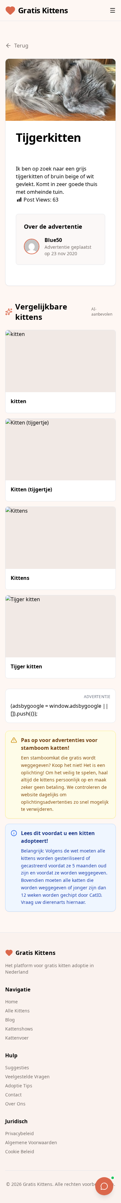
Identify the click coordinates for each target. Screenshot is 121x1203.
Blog (10, 1020)
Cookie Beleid (19, 1151)
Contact (13, 1095)
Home (11, 1002)
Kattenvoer (17, 1038)
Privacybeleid (19, 1133)
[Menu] (112, 10)
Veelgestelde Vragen (27, 1076)
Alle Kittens (17, 1011)
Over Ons (15, 1104)
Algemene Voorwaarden (31, 1142)
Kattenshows (19, 1029)
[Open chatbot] (104, 1186)
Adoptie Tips (18, 1086)
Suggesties (17, 1067)
